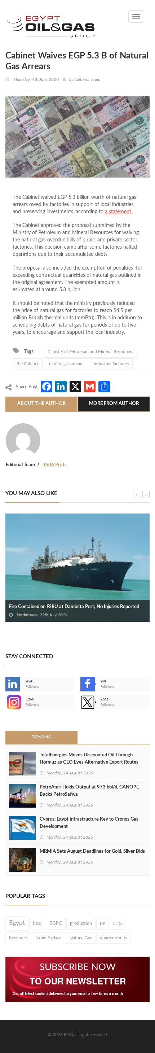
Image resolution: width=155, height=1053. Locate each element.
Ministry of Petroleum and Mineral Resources (90, 351)
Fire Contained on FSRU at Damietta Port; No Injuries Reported (74, 606)
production (81, 923)
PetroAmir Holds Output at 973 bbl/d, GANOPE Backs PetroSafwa (89, 791)
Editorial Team (87, 79)
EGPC (55, 923)
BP (102, 923)
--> (6, 702)
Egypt (17, 923)
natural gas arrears (66, 364)
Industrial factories (111, 364)
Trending (41, 737)
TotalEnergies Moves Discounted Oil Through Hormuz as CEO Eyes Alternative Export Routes (89, 759)
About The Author (41, 403)
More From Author (114, 403)
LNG (117, 923)
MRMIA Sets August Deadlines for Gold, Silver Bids (92, 851)
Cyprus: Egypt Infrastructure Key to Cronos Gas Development (89, 823)
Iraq (37, 923)
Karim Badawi (48, 938)
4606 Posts (55, 465)
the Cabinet (28, 364)
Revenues (18, 938)
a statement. (118, 211)
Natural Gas (81, 938)
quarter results (113, 938)
